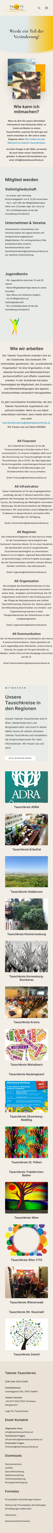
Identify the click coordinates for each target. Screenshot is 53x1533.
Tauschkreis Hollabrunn (26, 891)
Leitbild (9, 1467)
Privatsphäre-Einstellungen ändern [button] (23, 1499)
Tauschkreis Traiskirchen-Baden (26, 1173)
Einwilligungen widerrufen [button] (18, 1508)
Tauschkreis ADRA (26, 807)
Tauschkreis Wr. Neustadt (26, 1312)
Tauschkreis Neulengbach (26, 1074)
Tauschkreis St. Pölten (26, 1162)
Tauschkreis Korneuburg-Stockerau (26, 978)
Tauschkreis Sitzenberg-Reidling (26, 1118)
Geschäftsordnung (14, 1471)
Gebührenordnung (14, 1475)
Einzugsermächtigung (16, 1482)
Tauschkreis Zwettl (26, 1354)
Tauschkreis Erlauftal (26, 849)
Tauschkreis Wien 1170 (26, 1260)
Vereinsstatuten (13, 1464)
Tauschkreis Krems (26, 1022)
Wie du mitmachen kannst (20, 758)
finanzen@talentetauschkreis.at (21, 1446)
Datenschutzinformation (17, 1521)
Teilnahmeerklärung (15, 1478)
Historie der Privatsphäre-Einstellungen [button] (25, 1505)
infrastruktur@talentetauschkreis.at (23, 1439)
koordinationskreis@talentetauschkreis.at (26, 422)
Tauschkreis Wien (26, 1217)
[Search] (37, 8)
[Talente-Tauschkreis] (16, 8)
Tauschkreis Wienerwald (26, 1302)
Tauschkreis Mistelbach (26, 1064)
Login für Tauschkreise (16, 1411)
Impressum (10, 1515)
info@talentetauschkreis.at (19, 1432)
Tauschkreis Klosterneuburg (26, 934)
